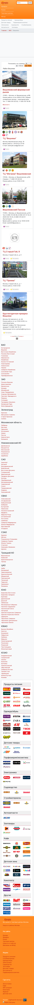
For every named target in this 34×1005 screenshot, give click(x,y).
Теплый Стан (5, 671)
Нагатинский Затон (7, 608)
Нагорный (4, 610)
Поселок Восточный (8, 354)
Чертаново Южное (7, 622)
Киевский (4, 557)
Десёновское (5, 446)
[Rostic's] (18, 132)
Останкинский (6, 516)
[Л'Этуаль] (9, 132)
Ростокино (4, 518)
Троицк (3, 561)
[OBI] (7, 792)
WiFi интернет (7, 987)
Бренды (5, 935)
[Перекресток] (6, 132)
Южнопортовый (6, 649)
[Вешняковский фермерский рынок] (14, 79)
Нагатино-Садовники (8, 606)
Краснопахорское (7, 559)
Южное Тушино (6, 543)
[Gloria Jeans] (7, 720)
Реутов (3, 435)
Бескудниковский (7, 466)
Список (20, 66)
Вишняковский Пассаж (14, 210)
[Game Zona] (7, 870)
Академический (6, 655)
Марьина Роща (6, 514)
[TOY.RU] (6, 170)
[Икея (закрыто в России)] (7, 803)
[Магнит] (7, 697)
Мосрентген (5, 448)
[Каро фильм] (17, 885)
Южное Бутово (6, 675)
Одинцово (4, 429)
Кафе (4, 986)
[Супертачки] (7, 874)
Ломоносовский (6, 665)
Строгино (4, 545)
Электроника (5, 25)
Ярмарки (4, 6)
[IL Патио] (26, 851)
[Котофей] (26, 747)
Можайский (5, 390)
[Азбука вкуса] (7, 701)
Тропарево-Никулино (8, 402)
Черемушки (5, 673)
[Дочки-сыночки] (12, 170)
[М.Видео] (7, 777)
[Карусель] (26, 697)
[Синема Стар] (7, 885)
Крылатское (5, 386)
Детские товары (6, 22)
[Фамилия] (15, 132)
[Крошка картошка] (7, 847)
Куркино (4, 535)
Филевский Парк (6, 404)
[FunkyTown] (26, 874)
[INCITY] (7, 728)
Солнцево (4, 400)
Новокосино (5, 366)
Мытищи (4, 427)
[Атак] (7, 705)
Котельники (5, 431)
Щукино (3, 549)
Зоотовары (15, 27)
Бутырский (5, 507)
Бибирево (4, 505)
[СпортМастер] (26, 720)
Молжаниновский (7, 482)
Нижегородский (6, 641)
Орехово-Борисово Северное (11, 612)
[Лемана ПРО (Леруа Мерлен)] (17, 792)
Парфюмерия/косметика (20, 22)
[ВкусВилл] (26, 701)
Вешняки (4, 350)
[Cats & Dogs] (26, 828)
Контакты (20, 1000)
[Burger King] (21, 132)
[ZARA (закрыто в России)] (17, 720)
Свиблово (4, 520)
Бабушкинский (6, 503)
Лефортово (4, 635)
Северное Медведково (8, 522)
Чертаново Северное (8, 618)
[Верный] (26, 693)
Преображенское (7, 375)
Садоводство (15, 25)
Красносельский (6, 574)
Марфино (4, 512)
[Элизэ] (26, 762)
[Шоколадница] (7, 851)
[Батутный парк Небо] (17, 870)
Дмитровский (5, 474)
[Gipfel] (7, 908)
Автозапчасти (5, 27)
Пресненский (5, 578)
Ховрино (4, 490)
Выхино (7, 108)
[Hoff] (17, 900)
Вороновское (5, 555)
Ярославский (5, 526)
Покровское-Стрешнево (9, 539)
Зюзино (3, 659)
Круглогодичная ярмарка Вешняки (15, 314)
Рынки (3, 10)
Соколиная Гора (6, 371)
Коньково (4, 661)
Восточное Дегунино (8, 470)
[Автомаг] (7, 818)
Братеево (4, 597)
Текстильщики (6, 647)
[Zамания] (26, 870)
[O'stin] (3, 170)
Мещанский (5, 576)
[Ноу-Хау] (7, 781)
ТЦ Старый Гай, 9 (11, 251)
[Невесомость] (17, 874)
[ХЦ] (26, 733)
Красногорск (5, 437)
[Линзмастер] (7, 912)
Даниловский (5, 599)
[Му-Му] (17, 851)
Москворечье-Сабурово (9, 604)
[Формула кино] (17, 889)
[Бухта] (26, 705)
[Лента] (17, 689)
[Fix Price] (26, 900)
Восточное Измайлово (8, 352)
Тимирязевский (6, 488)
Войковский (5, 468)
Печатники (4, 643)
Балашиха (4, 439)
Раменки (4, 398)
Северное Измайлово (8, 369)
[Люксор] (26, 889)
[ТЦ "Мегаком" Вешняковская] (14, 160)
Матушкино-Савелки (8, 415)
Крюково (4, 413)
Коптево (4, 478)
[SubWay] (26, 847)
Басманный (5, 570)
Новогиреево (15, 258)
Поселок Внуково (7, 382)
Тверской (4, 582)
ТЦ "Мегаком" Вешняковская (17, 174)
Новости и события (9, 943)
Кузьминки (4, 633)
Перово (3, 367)
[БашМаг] (12, 206)
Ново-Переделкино (7, 392)
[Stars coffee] (17, 855)
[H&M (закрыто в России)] (17, 724)
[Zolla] (7, 724)
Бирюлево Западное (8, 595)
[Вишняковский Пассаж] (14, 195)
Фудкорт (5, 991)
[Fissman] (26, 908)
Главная (4, 30)
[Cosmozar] (26, 866)
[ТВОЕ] (3, 135)
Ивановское (5, 358)
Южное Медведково (8, 524)
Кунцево (4, 388)
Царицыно (4, 616)
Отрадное (4, 528)
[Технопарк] (26, 777)
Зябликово (4, 602)
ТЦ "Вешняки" (9, 138)
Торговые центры (7, 13)
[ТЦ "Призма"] (14, 269)
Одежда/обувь (19, 20)
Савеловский (5, 484)
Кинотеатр (6, 989)
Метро (3, 16)
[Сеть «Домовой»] (26, 792)
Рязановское (5, 452)
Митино (3, 537)
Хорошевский (5, 492)
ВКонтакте (6, 104)
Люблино (4, 637)
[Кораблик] (6, 248)
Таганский (4, 580)
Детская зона (7, 993)
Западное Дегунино (7, 476)
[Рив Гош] (17, 762)
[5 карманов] (17, 728)
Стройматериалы (26, 25)
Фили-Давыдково (7, 406)
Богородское (5, 348)
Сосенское (4, 454)
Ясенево (4, 677)
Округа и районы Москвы (11, 925)
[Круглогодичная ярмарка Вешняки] (14, 301)
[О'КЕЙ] (17, 705)
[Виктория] (17, 701)
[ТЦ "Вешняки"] (14, 120)
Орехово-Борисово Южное (10, 614)
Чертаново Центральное (9, 620)
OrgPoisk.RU (12, 1000)
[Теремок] (12, 132)
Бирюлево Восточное (8, 593)
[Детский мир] (9, 206)
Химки (3, 433)
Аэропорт (4, 462)
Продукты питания (6, 20)
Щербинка (4, 456)
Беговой (4, 464)
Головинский (5, 472)
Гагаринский (5, 657)
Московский (5, 450)
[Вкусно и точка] (3, 132)
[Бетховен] (17, 828)
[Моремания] (26, 855)
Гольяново (4, 356)
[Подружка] (6, 135)
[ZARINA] (7, 733)
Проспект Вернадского (8, 396)
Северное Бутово (7, 669)
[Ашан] (26, 689)
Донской (4, 601)
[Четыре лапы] (7, 828)
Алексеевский (5, 499)
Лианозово (4, 509)
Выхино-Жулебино (7, 629)
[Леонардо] (26, 904)
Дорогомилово (6, 384)
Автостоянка (7, 984)
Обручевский (5, 667)
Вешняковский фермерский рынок (16, 91)
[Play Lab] (17, 866)
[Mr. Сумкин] (17, 904)
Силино (3, 418)
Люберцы (4, 425)
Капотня (4, 631)
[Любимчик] (9, 170)
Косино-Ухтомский (7, 362)
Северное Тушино (7, 541)
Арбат (3, 568)
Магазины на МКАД (9, 945)
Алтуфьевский (6, 501)
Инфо (29, 66)
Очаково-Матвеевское (8, 394)
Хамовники (4, 584)
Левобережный (6, 480)
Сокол (3, 486)
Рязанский (4, 645)
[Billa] (7, 689)
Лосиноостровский (7, 510)
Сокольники (5, 373)
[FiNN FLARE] (17, 733)
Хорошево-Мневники (8, 547)
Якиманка (4, 586)
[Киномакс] (7, 889)
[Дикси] (17, 697)
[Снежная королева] (26, 716)
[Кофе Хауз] (7, 855)
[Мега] (7, 900)
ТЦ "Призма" (9, 280)
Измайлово (5, 360)
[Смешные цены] (7, 737)
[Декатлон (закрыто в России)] (7, 904)
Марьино (4, 639)
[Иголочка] (17, 908)
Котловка (4, 663)
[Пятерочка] (3, 248)
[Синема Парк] (26, 885)
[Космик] (7, 866)
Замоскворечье (6, 572)
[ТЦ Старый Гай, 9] (14, 237)
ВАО (10, 30)
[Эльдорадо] (17, 777)
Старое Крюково (6, 417)
